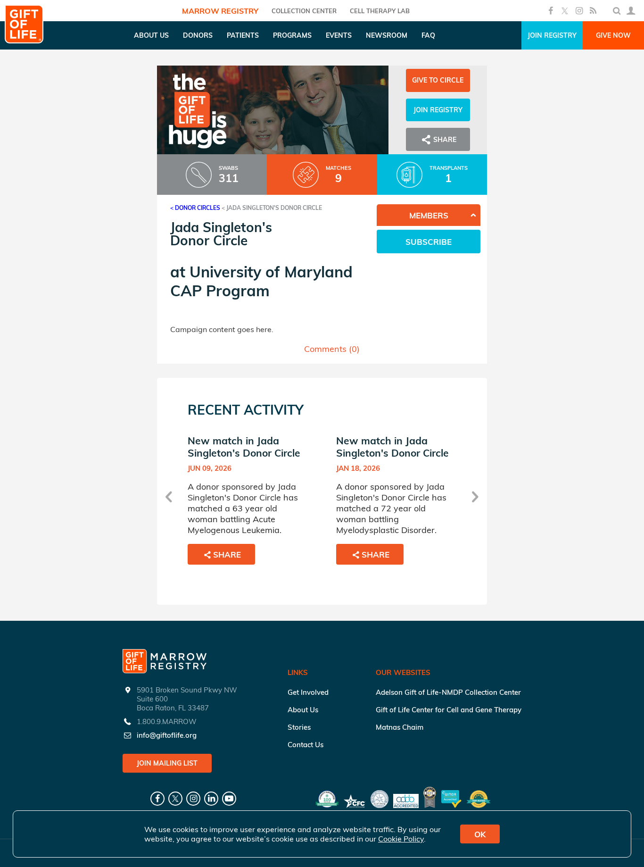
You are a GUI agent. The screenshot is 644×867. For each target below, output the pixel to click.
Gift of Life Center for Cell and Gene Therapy (448, 709)
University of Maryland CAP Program (261, 281)
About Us (303, 709)
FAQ (428, 35)
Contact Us (305, 744)
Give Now (613, 35)
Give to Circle (437, 80)
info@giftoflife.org (167, 735)
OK (480, 834)
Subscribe (428, 242)
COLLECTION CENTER (304, 11)
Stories (299, 727)
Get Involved (308, 692)
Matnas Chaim (399, 727)
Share (227, 554)
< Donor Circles (195, 207)
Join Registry (552, 35)
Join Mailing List (167, 763)
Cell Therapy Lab (380, 11)
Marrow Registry (220, 11)
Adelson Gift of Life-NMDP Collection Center (448, 692)
